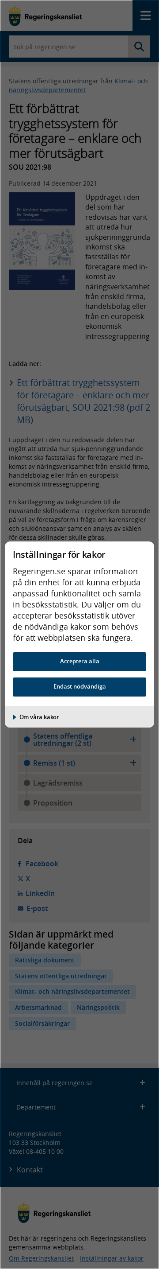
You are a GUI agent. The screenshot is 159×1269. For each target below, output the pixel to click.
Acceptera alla (79, 661)
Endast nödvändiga (79, 686)
